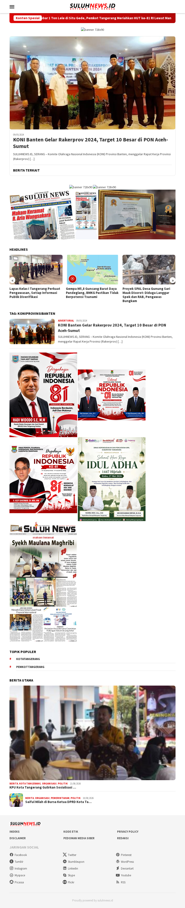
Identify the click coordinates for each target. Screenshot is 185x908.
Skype (71, 875)
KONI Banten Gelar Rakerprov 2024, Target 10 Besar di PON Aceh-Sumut (90, 143)
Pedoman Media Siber (79, 838)
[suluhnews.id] (92, 6)
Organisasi (49, 783)
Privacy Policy (127, 832)
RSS (123, 882)
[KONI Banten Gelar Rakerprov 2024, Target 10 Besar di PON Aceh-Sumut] (92, 82)
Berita (13, 783)
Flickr (71, 882)
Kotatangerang (28, 659)
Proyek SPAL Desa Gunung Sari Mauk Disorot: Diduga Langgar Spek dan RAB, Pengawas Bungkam (146, 295)
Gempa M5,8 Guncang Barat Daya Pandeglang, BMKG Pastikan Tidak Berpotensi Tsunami (92, 293)
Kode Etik (70, 832)
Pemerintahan (60, 798)
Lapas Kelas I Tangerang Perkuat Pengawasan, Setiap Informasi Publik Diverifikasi (34, 293)
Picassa (19, 882)
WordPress (127, 862)
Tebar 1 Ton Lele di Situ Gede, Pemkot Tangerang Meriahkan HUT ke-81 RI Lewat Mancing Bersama (83, 18)
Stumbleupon (76, 862)
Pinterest (126, 855)
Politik (63, 783)
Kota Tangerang (30, 783)
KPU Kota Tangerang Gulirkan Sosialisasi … (42, 787)
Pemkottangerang (30, 667)
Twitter (72, 855)
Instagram (21, 868)
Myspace (20, 875)
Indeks (14, 832)
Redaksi (123, 838)
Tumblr (19, 862)
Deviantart (127, 868)
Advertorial (66, 320)
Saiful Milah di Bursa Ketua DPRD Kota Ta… (58, 802)
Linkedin (73, 868)
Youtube (126, 875)
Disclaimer (17, 838)
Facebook (21, 855)
